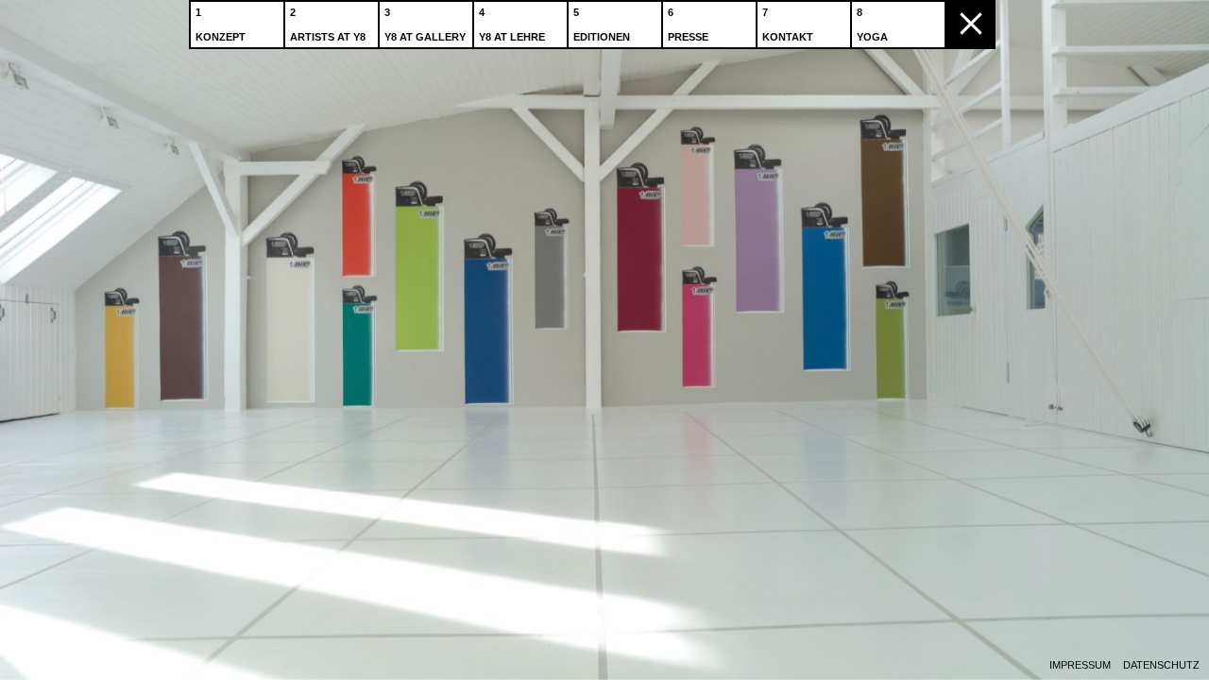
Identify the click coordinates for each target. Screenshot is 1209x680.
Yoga (872, 36)
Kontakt (787, 36)
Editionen (601, 36)
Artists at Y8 (328, 36)
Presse (688, 36)
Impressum (1080, 665)
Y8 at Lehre (512, 36)
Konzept (221, 36)
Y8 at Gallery (425, 36)
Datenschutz (1161, 665)
